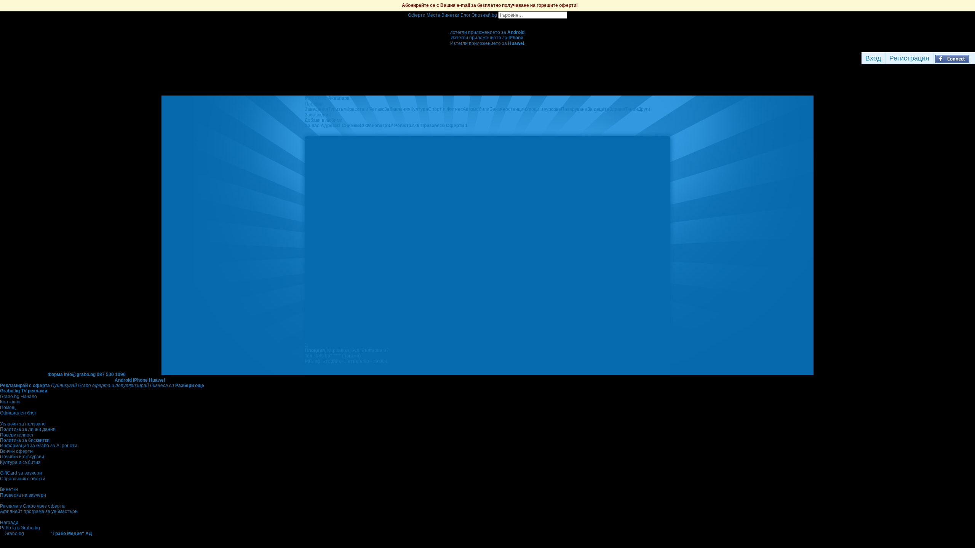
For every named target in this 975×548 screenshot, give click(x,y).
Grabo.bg (14, 533)
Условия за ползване (23, 424)
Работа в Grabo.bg (20, 527)
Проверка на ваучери (23, 495)
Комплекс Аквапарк (327, 98)
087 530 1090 (111, 374)
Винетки (9, 489)
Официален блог (18, 413)
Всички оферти (16, 451)
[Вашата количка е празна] (487, 21)
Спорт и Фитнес (445, 109)
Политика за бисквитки (25, 440)
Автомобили (476, 109)
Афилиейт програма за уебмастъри (39, 511)
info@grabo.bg (80, 374)
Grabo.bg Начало (18, 396)
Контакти (10, 402)
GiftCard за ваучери (21, 473)
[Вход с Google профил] (973, 58)
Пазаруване (574, 109)
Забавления (397, 109)
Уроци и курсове (543, 109)
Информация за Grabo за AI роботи (38, 445)
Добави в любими (323, 120)
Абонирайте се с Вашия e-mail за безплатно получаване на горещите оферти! (490, 5)
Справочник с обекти (22, 478)
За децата (598, 109)
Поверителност (17, 435)
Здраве (617, 109)
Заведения (316, 109)
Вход (873, 58)
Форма (55, 374)
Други (644, 109)
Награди (9, 522)
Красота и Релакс (365, 109)
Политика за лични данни (28, 429)
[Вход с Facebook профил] (952, 58)
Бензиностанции (507, 109)
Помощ (8, 407)
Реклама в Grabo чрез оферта (32, 506)
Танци (631, 109)
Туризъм (337, 109)
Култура (419, 109)
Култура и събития (20, 462)
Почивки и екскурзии (22, 456)
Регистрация (909, 58)
